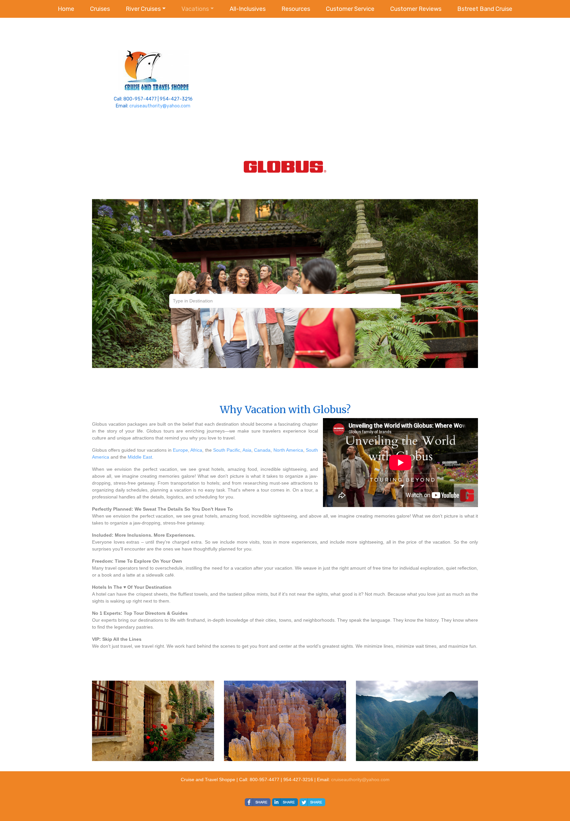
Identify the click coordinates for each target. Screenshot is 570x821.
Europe (180, 450)
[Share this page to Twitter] (312, 802)
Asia (246, 450)
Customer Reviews (415, 9)
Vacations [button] (195, 9)
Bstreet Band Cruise (484, 9)
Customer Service (350, 9)
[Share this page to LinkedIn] (285, 802)
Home (66, 9)
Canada (262, 450)
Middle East (140, 457)
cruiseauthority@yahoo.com (159, 106)
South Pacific (226, 450)
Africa (196, 450)
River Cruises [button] (143, 9)
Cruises (100, 9)
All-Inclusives (248, 9)
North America (288, 450)
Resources (295, 9)
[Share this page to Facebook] (257, 802)
